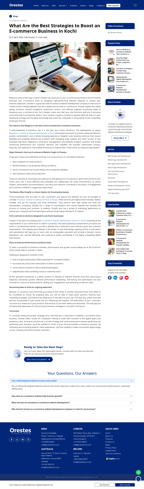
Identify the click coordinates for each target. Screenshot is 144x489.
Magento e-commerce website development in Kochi (32, 133)
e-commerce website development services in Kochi (64, 220)
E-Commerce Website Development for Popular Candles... (123, 241)
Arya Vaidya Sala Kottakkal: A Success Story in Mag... (124, 251)
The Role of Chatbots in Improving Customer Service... (124, 70)
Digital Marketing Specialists (118, 189)
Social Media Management (118, 182)
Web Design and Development (119, 156)
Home (36, 5)
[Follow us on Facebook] (110, 278)
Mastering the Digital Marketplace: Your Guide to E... (124, 79)
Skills (54, 5)
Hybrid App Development (117, 167)
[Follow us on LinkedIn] (115, 278)
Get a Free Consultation (37, 359)
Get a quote (113, 5)
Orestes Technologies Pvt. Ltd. (84, 477)
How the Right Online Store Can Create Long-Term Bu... (123, 61)
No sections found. (115, 32)
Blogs (91, 5)
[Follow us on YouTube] (127, 278)
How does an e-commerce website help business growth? (37, 396)
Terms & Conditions (113, 454)
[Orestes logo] (16, 5)
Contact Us (109, 442)
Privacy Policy (110, 448)
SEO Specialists (113, 193)
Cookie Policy (110, 451)
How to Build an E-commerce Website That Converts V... (123, 51)
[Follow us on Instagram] (121, 278)
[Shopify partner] (113, 458)
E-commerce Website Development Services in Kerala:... (124, 88)
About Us (109, 436)
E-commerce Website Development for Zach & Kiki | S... (122, 222)
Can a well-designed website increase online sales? (34, 380)
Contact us (101, 5)
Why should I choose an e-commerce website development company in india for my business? (54, 409)
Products (73, 5)
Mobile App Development (117, 160)
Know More (119, 138)
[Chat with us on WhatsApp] (138, 472)
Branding (111, 178)
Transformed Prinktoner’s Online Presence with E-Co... (124, 213)
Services (62, 5)
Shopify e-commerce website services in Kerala (37, 199)
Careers (83, 5)
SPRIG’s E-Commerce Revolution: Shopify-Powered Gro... (124, 232)
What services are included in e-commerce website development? (41, 402)
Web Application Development (119, 164)
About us (45, 5)
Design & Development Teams (119, 185)
